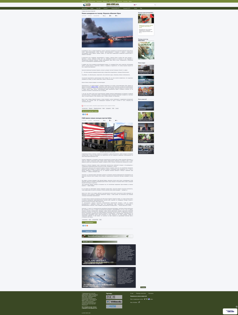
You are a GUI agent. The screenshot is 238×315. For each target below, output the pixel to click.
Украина (105, 8)
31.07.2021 (87, 15)
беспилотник (85, 108)
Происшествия (112, 1)
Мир (141, 8)
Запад (135, 8)
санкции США (95, 219)
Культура (125, 1)
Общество (105, 1)
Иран (104, 108)
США (113, 108)
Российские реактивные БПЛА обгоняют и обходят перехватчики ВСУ (98, 285)
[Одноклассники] (87, 114)
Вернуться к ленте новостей (138, 296)
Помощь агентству (141, 293)
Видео (130, 1)
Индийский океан (97, 108)
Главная (83, 11)
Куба (90, 219)
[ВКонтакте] (83, 114)
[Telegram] (85, 114)
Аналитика (119, 1)
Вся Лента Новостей (90, 11)
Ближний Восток (115, 8)
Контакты (151, 293)
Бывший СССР (126, 8)
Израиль (90, 108)
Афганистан (84, 8)
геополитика (84, 219)
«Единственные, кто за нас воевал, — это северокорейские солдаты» (98, 262)
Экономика (99, 1)
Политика (84, 1)
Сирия (91, 8)
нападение (108, 108)
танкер (116, 108)
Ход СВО (98, 8)
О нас (131, 293)
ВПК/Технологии (91, 1)
